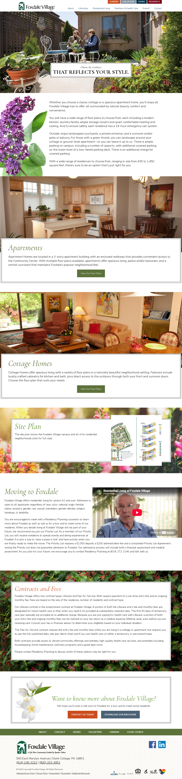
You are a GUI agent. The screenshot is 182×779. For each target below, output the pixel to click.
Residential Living (101, 8)
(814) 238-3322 (26, 762)
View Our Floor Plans (91, 273)
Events (146, 8)
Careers (114, 1)
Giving (141, 1)
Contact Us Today (82, 714)
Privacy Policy (42, 773)
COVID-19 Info (135, 732)
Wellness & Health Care (126, 8)
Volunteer (128, 1)
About (71, 8)
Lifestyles (83, 8)
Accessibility (54, 773)
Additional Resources (81, 773)
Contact (158, 8)
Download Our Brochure (120, 714)
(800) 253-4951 (49, 762)
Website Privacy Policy (25, 773)
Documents (66, 773)
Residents (154, 1)
